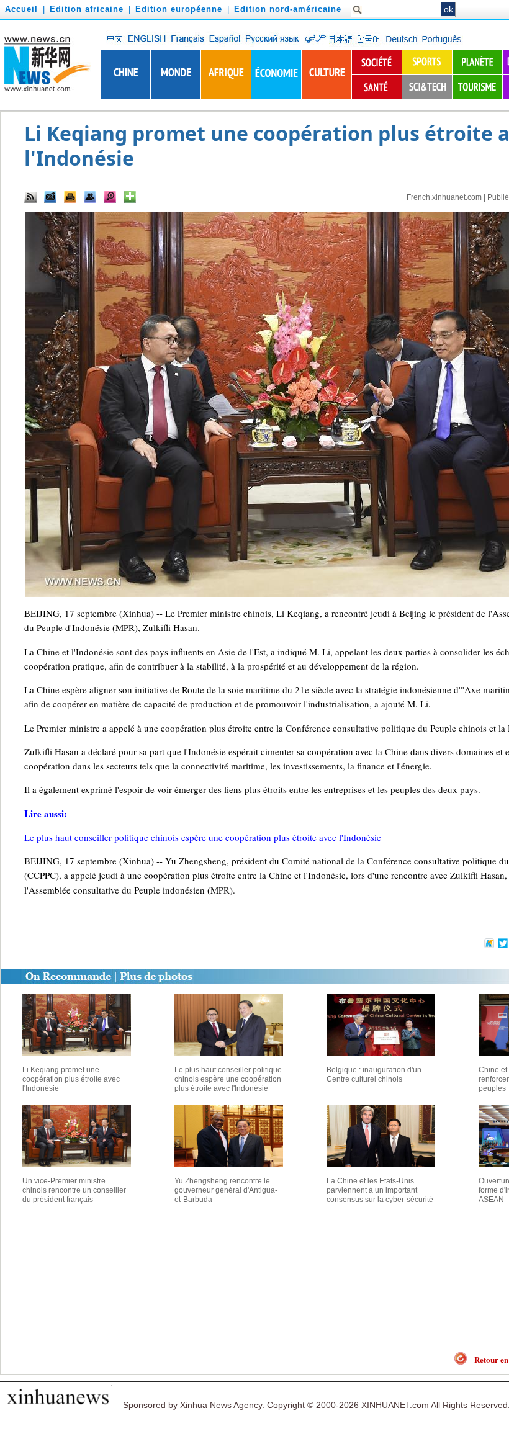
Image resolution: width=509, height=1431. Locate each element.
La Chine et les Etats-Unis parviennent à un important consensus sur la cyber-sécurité (380, 1190)
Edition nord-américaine (287, 9)
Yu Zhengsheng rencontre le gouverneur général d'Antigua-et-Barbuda (225, 1190)
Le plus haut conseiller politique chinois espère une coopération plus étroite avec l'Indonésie (228, 1079)
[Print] (70, 197)
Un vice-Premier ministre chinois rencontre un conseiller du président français (74, 1190)
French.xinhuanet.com (444, 197)
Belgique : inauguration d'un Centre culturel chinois (374, 1074)
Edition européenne (178, 9)
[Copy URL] (90, 197)
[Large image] (110, 197)
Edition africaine (87, 9)
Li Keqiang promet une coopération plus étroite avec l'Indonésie (71, 1079)
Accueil (21, 9)
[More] (130, 197)
